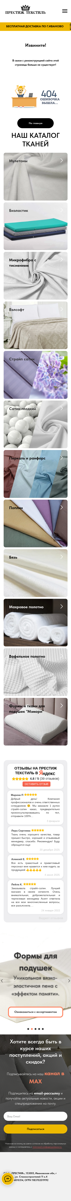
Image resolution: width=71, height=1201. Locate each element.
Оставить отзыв (36, 784)
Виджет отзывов (51, 918)
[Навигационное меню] (64, 11)
